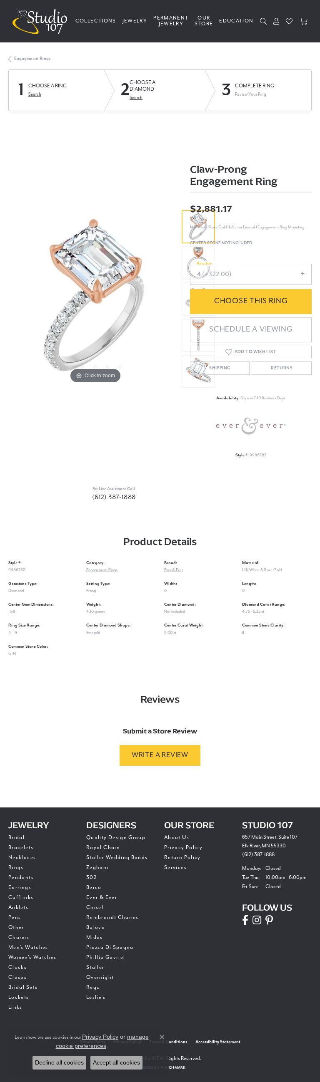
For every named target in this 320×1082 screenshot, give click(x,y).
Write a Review (160, 755)
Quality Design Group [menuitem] (115, 837)
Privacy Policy (183, 847)
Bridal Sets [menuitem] (23, 987)
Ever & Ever (173, 569)
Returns (281, 368)
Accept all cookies (116, 1062)
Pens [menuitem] (14, 917)
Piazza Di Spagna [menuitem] (110, 947)
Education (236, 21)
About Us (176, 837)
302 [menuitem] (91, 877)
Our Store (204, 21)
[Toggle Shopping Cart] (304, 21)
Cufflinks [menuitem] (20, 897)
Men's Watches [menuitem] (28, 947)
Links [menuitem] (15, 1007)
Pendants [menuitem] (21, 877)
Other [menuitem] (16, 927)
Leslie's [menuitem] (95, 997)
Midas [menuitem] (94, 937)
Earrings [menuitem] (19, 887)
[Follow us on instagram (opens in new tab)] (256, 920)
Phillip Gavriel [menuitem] (105, 957)
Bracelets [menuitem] (20, 847)
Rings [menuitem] (16, 867)
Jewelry (135, 21)
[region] (95, 299)
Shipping (219, 368)
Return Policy (182, 857)
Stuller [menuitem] (95, 967)
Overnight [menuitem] (100, 977)
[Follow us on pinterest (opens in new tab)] (269, 920)
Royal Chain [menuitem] (103, 847)
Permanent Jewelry (170, 21)
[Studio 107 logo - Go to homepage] (41, 21)
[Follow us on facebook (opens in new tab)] (245, 920)
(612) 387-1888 (114, 497)
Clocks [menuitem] (17, 967)
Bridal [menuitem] (16, 837)
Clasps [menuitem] (17, 977)
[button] (70, 367)
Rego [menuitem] (93, 987)
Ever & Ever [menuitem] (101, 897)
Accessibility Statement (217, 1042)
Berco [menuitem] (94, 887)
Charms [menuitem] (18, 937)
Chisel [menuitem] (94, 907)
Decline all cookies (59, 1062)
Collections (95, 21)
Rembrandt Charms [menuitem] (112, 917)
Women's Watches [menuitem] (32, 957)
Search (34, 94)
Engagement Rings (32, 58)
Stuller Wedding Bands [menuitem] (117, 857)
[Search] (263, 21)
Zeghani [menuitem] (97, 867)
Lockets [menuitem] (18, 997)
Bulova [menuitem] (95, 927)
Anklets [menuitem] (18, 907)
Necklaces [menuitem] (22, 857)
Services (175, 867)
